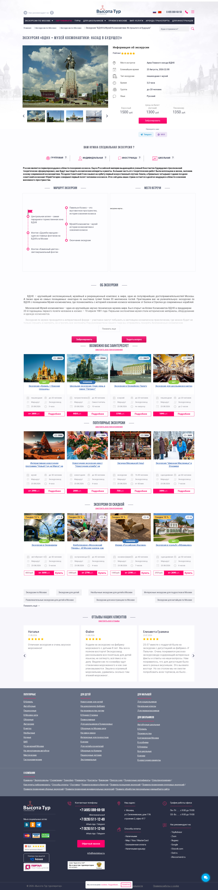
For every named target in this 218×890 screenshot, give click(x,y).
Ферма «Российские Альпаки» (130, 545)
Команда (28, 780)
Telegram (148, 134)
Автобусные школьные (148, 725)
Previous (24, 119)
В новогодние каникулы (149, 760)
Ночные (27, 737)
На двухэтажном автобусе (36, 751)
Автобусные (30, 706)
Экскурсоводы (41, 780)
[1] (122, 53)
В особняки (142, 742)
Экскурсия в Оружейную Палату (130, 386)
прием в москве (118, 21)
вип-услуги (136, 21)
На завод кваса (88, 733)
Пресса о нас (116, 780)
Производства (144, 733)
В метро (27, 728)
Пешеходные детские (91, 755)
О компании (56, 780)
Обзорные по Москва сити (93, 728)
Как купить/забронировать (37, 785)
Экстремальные (88, 760)
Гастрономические (33, 760)
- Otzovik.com (176, 849)
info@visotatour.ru (96, 853)
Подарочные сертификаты (137, 780)
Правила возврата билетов (95, 785)
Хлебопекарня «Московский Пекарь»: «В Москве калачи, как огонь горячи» (87, 548)
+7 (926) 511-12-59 (92, 829)
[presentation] (55, 158)
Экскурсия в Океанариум (44, 545)
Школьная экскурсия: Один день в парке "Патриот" (87, 387)
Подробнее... (113, 885)
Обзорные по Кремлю (91, 751)
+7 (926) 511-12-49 (92, 820)
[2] (125, 53)
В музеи (84, 742)
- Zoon (173, 836)
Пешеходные (30, 711)
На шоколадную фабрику (93, 706)
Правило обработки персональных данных (137, 789)
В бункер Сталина (89, 715)
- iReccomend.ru (178, 857)
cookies (104, 885)
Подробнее (54, 414)
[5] (134, 53)
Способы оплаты (60, 785)
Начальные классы (146, 706)
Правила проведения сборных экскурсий (44, 789)
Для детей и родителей (92, 746)
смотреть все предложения (109, 349)
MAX (163, 134)
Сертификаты (64, 21)
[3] (128, 53)
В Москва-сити (31, 715)
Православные (88, 719)
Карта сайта (164, 789)
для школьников (93, 21)
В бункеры (142, 747)
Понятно (126, 885)
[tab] (55, 158)
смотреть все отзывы (109, 621)
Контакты (92, 780)
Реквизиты (80, 780)
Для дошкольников (147, 702)
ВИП (26, 742)
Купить (59, 573)
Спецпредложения (161, 780)
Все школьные (144, 751)
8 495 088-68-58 (174, 12)
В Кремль (28, 702)
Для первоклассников (148, 711)
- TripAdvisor (176, 832)
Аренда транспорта (158, 21)
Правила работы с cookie (166, 886)
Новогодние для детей (92, 702)
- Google (174, 844)
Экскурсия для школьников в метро (173, 386)
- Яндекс (174, 840)
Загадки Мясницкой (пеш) (130, 463)
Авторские (29, 724)
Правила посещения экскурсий (125, 785)
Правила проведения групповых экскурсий (163, 785)
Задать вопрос (134, 339)
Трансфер (68, 780)
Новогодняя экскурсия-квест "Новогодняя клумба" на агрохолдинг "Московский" (87, 466)
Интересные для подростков (95, 737)
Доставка (75, 785)
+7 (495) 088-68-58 (92, 810)
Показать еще (109, 329)
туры (78, 21)
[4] (131, 53)
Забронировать (152, 120)
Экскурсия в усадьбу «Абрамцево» (174, 545)
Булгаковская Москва (148, 738)
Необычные (29, 733)
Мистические (30, 755)
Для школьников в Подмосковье (97, 724)
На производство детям (92, 711)
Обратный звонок (91, 844)
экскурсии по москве (38, 21)
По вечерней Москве (34, 746)
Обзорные (29, 719)
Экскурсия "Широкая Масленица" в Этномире (174, 464)
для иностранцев (182, 21)
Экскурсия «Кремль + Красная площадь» (44, 387)
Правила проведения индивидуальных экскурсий (89, 789)
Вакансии (103, 780)
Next (106, 119)
